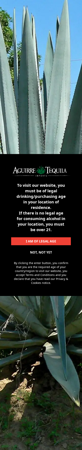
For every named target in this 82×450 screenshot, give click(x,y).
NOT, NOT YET (41, 252)
